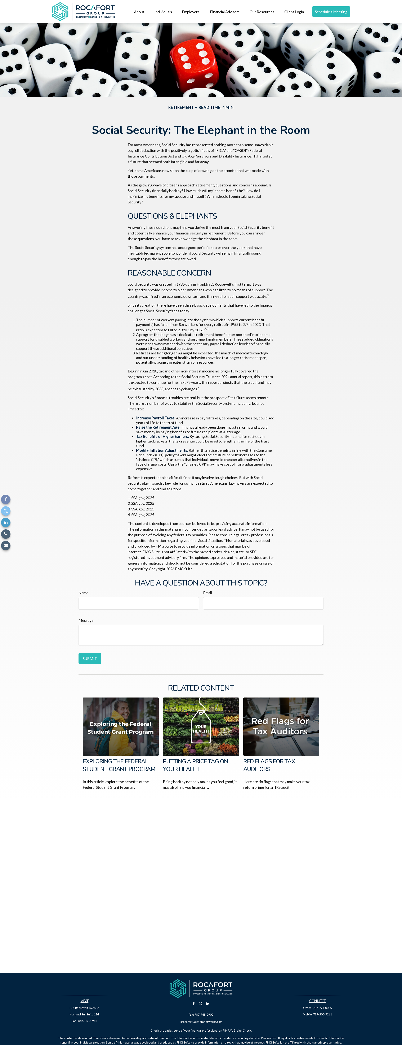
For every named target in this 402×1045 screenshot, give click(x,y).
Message (86, 620)
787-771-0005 (322, 1008)
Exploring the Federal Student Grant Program (119, 765)
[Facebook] (5, 499)
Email (207, 592)
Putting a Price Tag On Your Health (195, 765)
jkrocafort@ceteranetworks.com (201, 1021)
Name (83, 592)
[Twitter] (5, 511)
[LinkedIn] (5, 522)
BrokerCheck (242, 1030)
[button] (139, 11)
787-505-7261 (322, 1014)
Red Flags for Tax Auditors (269, 765)
